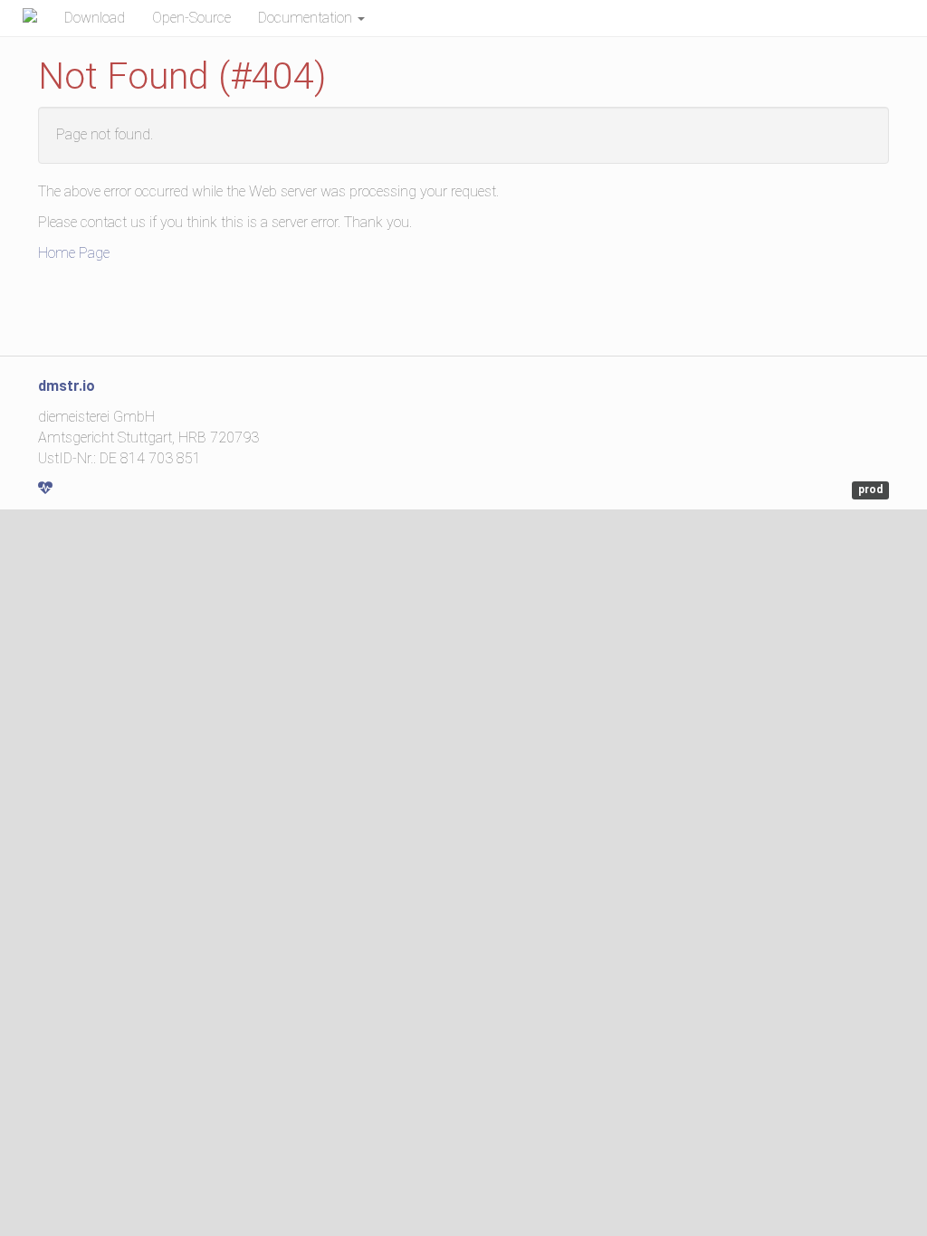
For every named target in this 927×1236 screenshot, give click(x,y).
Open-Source (191, 17)
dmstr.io (66, 386)
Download (94, 17)
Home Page (74, 252)
